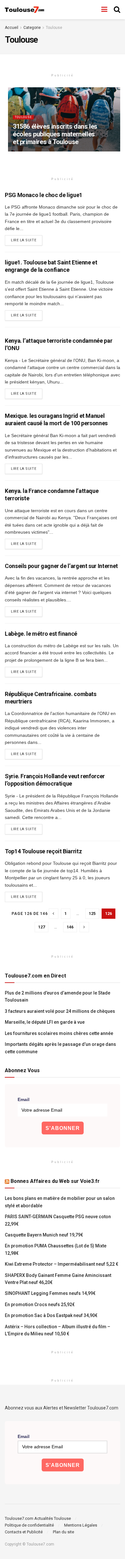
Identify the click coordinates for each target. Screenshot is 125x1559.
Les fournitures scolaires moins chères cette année (59, 1033)
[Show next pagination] (84, 927)
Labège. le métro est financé (41, 633)
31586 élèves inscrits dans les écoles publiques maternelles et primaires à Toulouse (55, 134)
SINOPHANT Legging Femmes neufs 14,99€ (50, 1293)
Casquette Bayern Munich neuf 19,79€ (44, 1234)
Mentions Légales (80, 1525)
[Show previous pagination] (53, 914)
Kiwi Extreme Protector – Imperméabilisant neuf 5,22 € (61, 1264)
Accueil (11, 27)
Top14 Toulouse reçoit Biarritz (43, 851)
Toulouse (54, 27)
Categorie (32, 27)
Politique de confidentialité (29, 1525)
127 (41, 927)
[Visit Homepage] (25, 9)
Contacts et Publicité (24, 1531)
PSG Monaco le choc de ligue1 (43, 195)
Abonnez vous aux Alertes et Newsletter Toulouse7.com (61, 1407)
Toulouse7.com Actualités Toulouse (38, 1518)
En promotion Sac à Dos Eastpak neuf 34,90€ (51, 1315)
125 (92, 913)
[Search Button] (117, 9)
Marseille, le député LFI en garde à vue (45, 1022)
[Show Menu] (104, 9)
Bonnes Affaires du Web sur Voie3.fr (55, 1181)
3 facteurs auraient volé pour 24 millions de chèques (60, 1011)
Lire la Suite (26, 240)
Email (23, 1099)
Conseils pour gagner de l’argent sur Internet (61, 566)
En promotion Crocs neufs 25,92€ (40, 1304)
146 (70, 927)
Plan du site (63, 1531)
